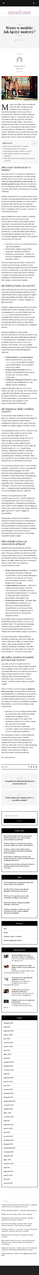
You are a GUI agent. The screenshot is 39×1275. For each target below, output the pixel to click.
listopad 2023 (8, 1066)
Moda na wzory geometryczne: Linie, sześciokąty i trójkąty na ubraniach (16, 897)
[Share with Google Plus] (33, 767)
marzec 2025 (8, 1046)
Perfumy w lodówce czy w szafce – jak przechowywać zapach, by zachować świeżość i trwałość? (19, 1230)
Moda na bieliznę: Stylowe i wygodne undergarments (19, 1210)
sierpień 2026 (8, 1023)
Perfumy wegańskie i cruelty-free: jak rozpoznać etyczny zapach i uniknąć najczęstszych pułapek (16, 911)
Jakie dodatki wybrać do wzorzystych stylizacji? (17, 155)
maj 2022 (7, 1121)
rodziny (8, 362)
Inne (5, 929)
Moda (20, 24)
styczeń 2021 (8, 1183)
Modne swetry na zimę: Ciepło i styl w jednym (17, 1214)
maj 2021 (7, 1167)
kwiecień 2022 (9, 1124)
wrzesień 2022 (9, 1105)
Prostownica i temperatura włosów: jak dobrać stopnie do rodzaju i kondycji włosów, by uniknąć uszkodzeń (19, 858)
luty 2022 (7, 1132)
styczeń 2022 (8, 1136)
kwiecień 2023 (9, 1078)
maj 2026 (7, 1027)
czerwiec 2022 (9, 1117)
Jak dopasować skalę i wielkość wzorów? (18, 151)
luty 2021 (7, 1179)
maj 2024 (7, 1058)
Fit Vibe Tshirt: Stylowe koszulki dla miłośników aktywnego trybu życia (16, 890)
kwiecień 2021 (8, 1171)
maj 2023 (7, 1074)
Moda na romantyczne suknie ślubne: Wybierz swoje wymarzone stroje (23, 967)
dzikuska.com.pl (19, 66)
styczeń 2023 (8, 1089)
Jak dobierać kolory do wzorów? (15, 149)
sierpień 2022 (8, 1109)
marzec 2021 (8, 1175)
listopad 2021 (8, 1144)
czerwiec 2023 (9, 1070)
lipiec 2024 (7, 1054)
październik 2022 (9, 1101)
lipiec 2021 (7, 1160)
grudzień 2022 (9, 1093)
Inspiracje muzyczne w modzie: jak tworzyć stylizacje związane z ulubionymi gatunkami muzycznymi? (19, 1249)
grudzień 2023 (9, 1062)
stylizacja (5, 315)
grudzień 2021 (8, 1140)
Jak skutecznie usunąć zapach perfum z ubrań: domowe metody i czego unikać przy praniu (17, 1224)
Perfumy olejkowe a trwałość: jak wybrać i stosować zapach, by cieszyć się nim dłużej (18, 844)
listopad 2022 (8, 1097)
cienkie (18, 448)
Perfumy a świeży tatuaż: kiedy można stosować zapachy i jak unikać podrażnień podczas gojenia (18, 851)
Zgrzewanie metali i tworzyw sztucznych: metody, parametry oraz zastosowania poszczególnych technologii (18, 837)
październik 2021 (9, 1148)
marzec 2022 (8, 1128)
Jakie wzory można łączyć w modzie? (16, 146)
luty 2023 (7, 1085)
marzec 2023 (8, 1082)
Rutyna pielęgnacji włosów (13, 940)
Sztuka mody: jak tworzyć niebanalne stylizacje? (20, 990)
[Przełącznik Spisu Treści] (33, 143)
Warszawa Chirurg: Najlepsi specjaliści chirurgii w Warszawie (17, 903)
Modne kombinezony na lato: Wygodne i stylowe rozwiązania (22, 956)
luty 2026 (7, 1039)
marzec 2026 (8, 1035)
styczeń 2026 (8, 1042)
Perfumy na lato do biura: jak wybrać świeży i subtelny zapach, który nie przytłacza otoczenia (19, 866)
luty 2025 (7, 1050)
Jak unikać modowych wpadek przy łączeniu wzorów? (19, 159)
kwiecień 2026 (9, 1031)
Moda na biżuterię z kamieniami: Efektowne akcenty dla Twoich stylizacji (18, 883)
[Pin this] (36, 767)
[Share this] (29, 767)
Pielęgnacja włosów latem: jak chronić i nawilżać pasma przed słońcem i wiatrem (17, 1219)
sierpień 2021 (8, 1156)
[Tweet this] (31, 767)
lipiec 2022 (7, 1113)
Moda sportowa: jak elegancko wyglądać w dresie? (22, 978)
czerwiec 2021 (8, 1163)
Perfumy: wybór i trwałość (13, 936)
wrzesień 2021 (8, 1152)
